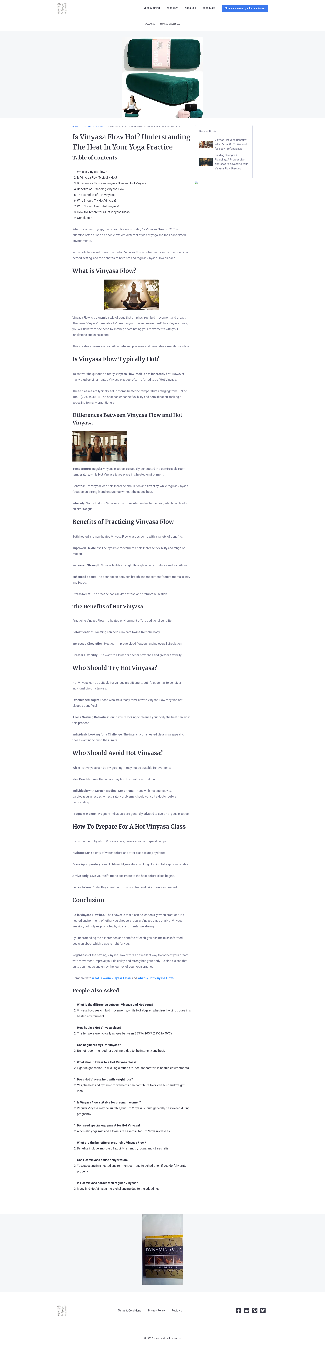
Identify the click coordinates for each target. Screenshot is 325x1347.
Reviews (177, 1310)
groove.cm (176, 1338)
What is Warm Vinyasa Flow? (111, 978)
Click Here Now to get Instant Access (245, 8)
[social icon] (238, 1311)
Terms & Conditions (129, 1310)
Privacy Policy (156, 1310)
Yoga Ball (190, 7)
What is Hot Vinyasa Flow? (156, 978)
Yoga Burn (172, 7)
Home (75, 126)
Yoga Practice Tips (93, 126)
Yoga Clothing (152, 7)
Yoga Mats (209, 7)
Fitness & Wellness (170, 24)
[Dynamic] (162, 1249)
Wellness (150, 24)
